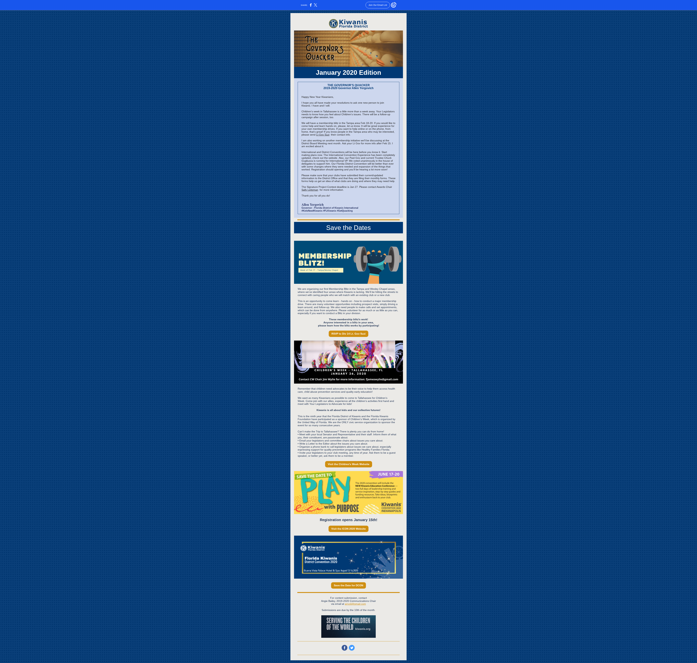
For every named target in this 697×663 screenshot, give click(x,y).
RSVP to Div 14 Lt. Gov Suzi (348, 333)
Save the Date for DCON (348, 585)
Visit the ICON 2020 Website (348, 528)
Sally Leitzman (309, 189)
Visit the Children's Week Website (348, 464)
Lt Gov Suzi (322, 134)
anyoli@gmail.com (355, 603)
